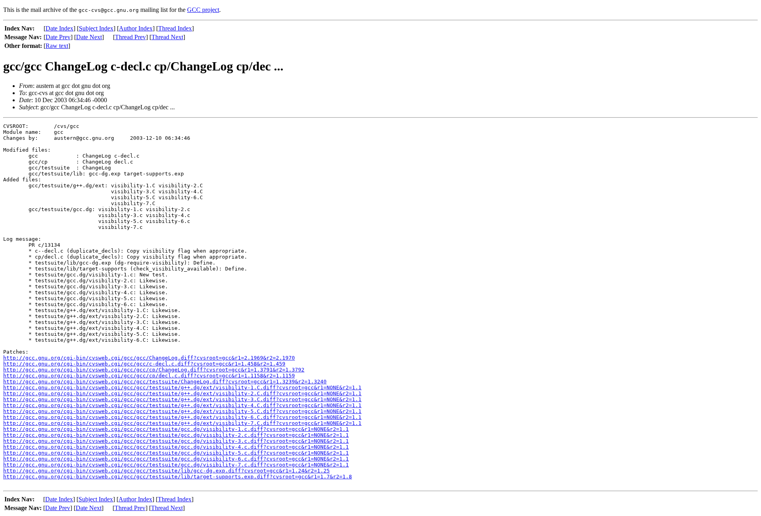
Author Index (136, 28)
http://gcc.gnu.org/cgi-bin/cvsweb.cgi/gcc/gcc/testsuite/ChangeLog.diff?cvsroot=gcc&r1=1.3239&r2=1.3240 (165, 382)
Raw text (57, 45)
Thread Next (167, 37)
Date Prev (58, 37)
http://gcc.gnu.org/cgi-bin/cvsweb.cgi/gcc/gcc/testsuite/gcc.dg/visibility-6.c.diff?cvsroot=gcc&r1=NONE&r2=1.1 (176, 459)
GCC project (203, 9)
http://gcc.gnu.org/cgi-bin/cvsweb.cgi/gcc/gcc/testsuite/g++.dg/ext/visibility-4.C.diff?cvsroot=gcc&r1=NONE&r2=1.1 (182, 405)
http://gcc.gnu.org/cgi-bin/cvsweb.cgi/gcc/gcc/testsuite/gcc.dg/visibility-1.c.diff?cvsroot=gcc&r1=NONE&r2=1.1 (176, 429)
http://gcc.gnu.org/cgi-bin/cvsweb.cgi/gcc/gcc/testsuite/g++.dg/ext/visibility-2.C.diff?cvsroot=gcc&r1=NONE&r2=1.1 (182, 393)
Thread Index (175, 28)
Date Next (89, 37)
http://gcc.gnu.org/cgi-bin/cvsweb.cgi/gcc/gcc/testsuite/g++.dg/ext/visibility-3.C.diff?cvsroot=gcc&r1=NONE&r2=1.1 (182, 399)
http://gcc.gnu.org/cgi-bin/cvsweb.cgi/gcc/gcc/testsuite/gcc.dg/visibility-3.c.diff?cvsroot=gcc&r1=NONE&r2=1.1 (176, 441)
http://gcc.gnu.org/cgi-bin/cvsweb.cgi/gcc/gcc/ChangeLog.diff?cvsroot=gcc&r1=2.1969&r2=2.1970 (149, 358)
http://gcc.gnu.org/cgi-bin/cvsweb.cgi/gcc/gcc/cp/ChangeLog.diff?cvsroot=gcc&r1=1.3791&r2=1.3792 (153, 370)
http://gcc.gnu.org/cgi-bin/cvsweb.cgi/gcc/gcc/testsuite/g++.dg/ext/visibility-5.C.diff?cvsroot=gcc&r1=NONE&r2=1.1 (182, 411)
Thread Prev (130, 37)
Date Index (59, 28)
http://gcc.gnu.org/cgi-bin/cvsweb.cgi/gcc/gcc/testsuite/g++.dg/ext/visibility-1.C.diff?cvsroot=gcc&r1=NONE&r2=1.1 (182, 387)
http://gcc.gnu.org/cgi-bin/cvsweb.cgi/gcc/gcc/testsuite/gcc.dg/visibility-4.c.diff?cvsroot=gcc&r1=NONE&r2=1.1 (176, 447)
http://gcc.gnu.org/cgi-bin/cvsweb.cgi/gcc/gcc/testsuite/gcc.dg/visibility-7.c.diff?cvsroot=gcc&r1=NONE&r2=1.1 (176, 465)
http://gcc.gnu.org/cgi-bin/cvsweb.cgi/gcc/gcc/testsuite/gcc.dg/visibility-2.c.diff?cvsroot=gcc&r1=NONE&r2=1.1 (176, 435)
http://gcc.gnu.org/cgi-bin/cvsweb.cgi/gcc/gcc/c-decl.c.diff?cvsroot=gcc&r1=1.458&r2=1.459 (144, 364)
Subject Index (96, 28)
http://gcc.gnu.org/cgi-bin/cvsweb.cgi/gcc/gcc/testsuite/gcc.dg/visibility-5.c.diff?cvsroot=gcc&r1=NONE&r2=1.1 (176, 453)
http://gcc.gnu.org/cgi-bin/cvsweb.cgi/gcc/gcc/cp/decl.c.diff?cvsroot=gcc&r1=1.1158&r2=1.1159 (149, 376)
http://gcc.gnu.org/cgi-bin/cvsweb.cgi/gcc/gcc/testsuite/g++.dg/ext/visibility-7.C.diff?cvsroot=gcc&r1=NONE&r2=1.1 (182, 423)
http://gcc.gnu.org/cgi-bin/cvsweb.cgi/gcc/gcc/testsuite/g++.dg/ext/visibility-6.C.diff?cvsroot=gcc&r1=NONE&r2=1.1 (182, 417)
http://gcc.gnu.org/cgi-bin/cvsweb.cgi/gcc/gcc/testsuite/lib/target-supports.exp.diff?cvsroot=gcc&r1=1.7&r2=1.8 (177, 477)
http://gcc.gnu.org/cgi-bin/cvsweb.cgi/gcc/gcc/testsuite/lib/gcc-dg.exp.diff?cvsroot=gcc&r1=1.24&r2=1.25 (166, 471)
